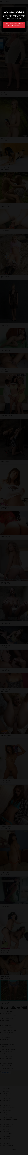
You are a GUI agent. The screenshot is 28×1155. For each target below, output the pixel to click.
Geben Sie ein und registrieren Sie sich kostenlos (14, 25)
